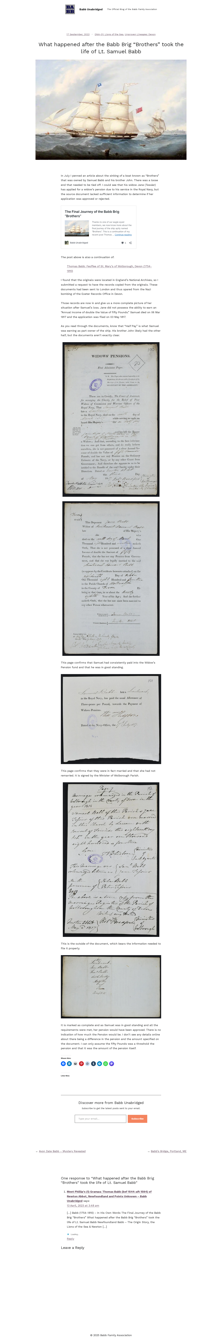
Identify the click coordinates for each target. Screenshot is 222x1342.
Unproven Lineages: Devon (140, 34)
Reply (70, 1238)
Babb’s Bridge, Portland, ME (169, 1151)
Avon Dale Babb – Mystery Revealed (62, 1151)
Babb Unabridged (91, 9)
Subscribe (137, 1118)
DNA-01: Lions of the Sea (109, 34)
